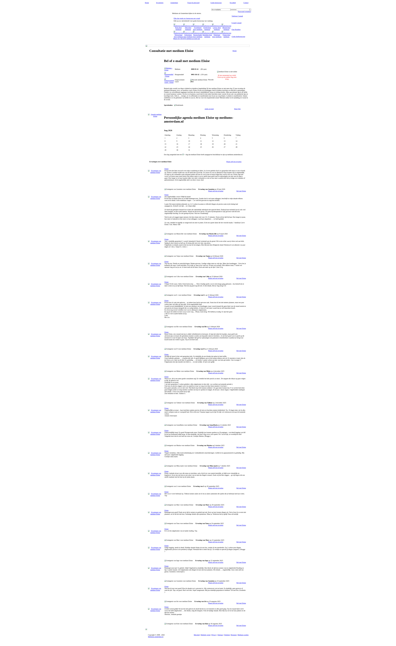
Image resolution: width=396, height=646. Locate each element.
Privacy (214, 635)
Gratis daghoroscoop (238, 36)
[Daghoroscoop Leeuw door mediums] (217, 29)
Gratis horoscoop (216, 3)
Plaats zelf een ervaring (233, 162)
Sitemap (220, 635)
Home (147, 3)
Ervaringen (159, 3)
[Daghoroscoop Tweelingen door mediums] (197, 29)
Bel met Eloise (241, 191)
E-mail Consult (236, 23)
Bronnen (234, 635)
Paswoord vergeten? (244, 11)
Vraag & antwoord (193, 3)
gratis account (209, 109)
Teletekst (227, 635)
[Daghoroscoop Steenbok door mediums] (207, 37)
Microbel (197, 635)
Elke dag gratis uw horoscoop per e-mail (187, 18)
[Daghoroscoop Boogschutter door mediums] (197, 37)
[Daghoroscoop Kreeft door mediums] (207, 29)
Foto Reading (236, 29)
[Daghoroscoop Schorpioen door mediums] (188, 37)
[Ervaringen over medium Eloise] (155, 172)
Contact (245, 3)
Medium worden (243, 635)
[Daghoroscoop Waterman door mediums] (217, 37)
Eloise (166, 169)
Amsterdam (174, 3)
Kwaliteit (233, 3)
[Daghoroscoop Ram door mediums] (178, 29)
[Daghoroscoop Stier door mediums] (188, 29)
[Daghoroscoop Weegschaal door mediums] (178, 37)
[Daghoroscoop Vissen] (226, 37)
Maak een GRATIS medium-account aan (186, 39)
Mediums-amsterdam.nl (158, 7)
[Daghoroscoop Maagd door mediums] (226, 29)
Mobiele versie (205, 635)
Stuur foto (237, 109)
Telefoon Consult (237, 16)
